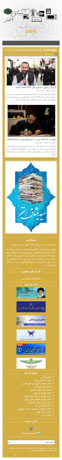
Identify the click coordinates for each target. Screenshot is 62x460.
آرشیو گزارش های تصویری (31, 278)
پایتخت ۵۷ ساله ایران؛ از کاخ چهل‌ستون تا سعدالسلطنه (31, 139)
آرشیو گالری (46, 377)
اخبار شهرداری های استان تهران (37, 396)
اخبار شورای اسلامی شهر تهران (37, 399)
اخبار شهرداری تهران (42, 393)
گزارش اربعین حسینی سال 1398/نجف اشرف (35, 87)
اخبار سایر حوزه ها (43, 387)
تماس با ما (46, 415)
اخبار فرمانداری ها (43, 406)
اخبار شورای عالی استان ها (39, 403)
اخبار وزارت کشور (43, 412)
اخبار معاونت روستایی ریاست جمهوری (34, 409)
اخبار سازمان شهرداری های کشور (36, 383)
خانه (39, 50)
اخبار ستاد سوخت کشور (40, 390)
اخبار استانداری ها (43, 380)
